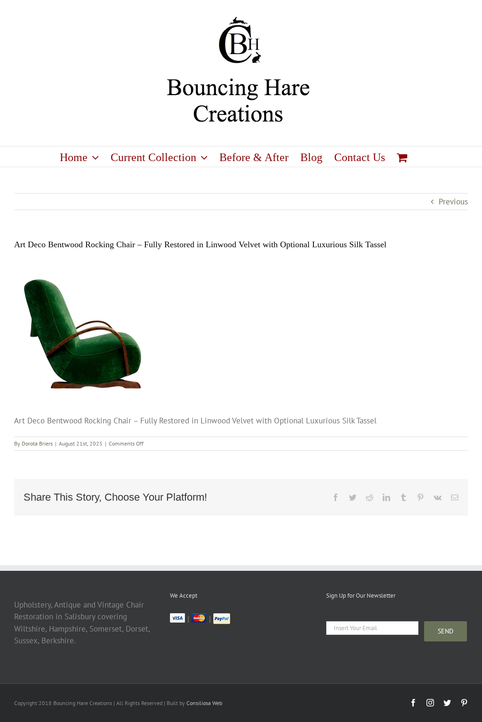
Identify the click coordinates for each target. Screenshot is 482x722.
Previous (453, 201)
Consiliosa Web (204, 702)
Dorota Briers (37, 443)
